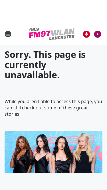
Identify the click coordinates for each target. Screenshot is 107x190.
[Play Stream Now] (97, 34)
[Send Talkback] (86, 34)
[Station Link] (52, 34)
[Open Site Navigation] (8, 34)
